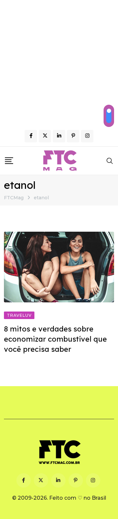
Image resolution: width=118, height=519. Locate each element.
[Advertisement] (59, 62)
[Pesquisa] (110, 160)
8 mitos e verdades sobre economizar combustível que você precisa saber (55, 339)
